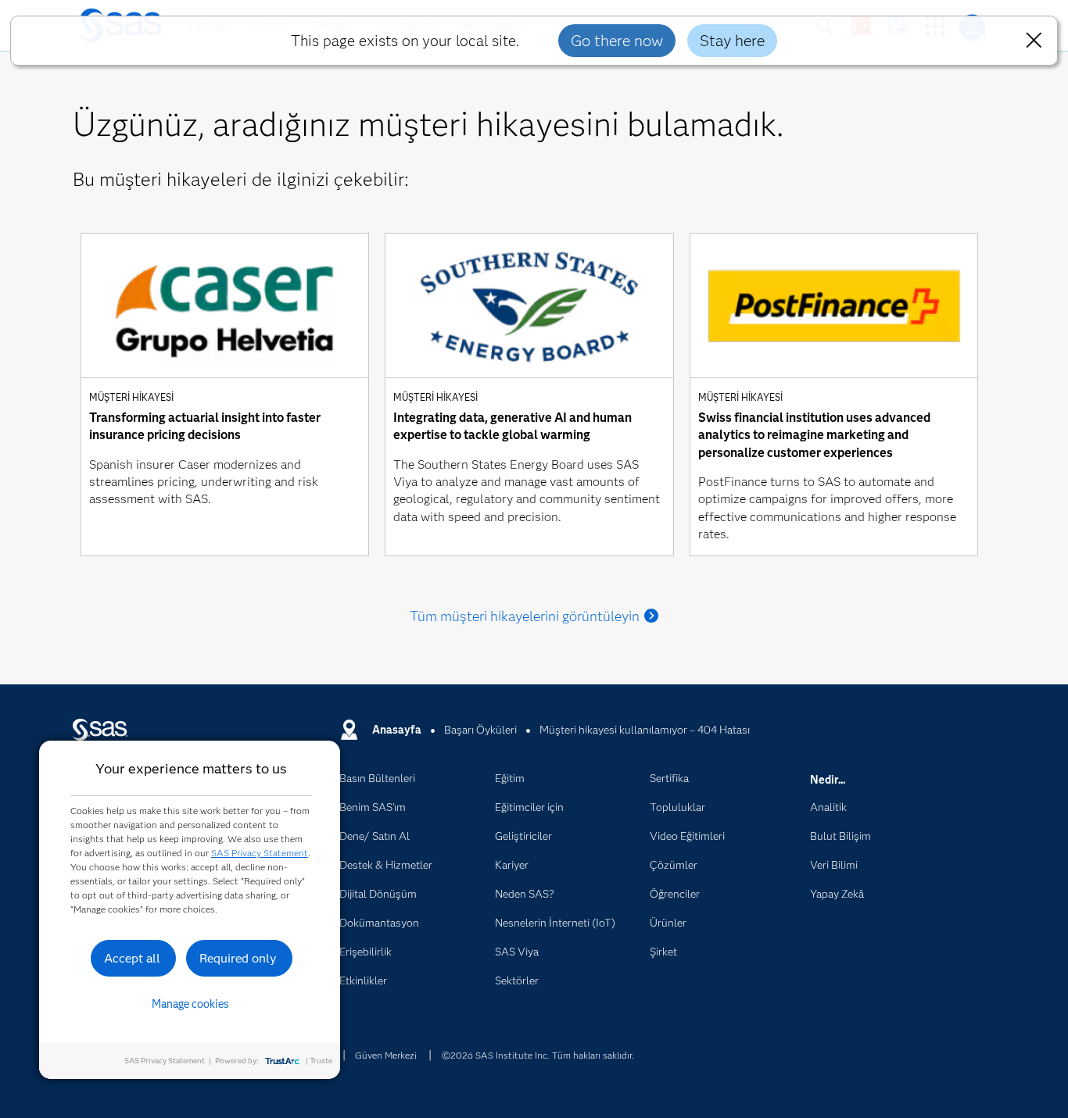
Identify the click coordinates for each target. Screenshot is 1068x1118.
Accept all (132, 958)
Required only (238, 958)
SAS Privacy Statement (259, 853)
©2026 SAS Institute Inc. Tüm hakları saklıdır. (538, 1055)
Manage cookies (190, 1004)
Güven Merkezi (386, 1055)
